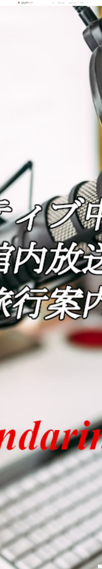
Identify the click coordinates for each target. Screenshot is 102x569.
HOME (53, 2)
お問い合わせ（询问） (72, 2)
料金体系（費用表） (61, 2)
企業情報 (81, 2)
